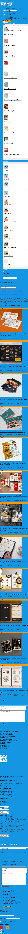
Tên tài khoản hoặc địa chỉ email (9, 914)
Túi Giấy (8, 11)
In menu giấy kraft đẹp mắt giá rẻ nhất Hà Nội (13, 594)
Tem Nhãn (9, 10)
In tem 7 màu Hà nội (9, 897)
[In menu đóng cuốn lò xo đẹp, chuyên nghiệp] (11, 429)
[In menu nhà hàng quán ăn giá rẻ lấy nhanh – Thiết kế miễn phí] (11, 655)
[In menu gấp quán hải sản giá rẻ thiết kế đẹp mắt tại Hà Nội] (11, 526)
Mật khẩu (3, 918)
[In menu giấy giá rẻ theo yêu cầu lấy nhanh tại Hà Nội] (11, 558)
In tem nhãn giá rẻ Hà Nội (10, 896)
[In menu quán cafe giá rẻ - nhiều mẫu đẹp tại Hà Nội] (11, 688)
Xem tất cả (9, 19)
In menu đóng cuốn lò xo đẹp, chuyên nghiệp (13, 432)
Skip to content (4, 1)
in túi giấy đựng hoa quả (10, 903)
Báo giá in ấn (6, 905)
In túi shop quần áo (8, 891)
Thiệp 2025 (9, 16)
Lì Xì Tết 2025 (10, 14)
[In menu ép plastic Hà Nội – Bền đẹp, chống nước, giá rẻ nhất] (11, 460)
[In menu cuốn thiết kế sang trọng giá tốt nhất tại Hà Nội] (11, 396)
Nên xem (5, 161)
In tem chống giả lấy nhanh (11, 890)
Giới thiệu (5, 22)
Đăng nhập (15, 921)
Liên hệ (5, 271)
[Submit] (3, 12)
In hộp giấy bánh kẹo (9, 900)
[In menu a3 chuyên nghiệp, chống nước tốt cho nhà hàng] (11, 364)
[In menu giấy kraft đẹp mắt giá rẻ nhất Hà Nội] (11, 591)
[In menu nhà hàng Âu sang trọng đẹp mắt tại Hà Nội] (11, 622)
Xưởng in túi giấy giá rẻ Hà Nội (11, 902)
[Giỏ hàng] (4, 15)
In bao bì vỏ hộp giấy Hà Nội (11, 899)
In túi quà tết (6, 894)
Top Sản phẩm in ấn (9, 23)
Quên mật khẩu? (4, 924)
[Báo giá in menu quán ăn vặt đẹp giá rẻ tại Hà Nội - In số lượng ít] (11, 331)
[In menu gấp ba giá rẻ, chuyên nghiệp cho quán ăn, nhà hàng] (11, 493)
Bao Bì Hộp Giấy (10, 13)
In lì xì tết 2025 (7, 893)
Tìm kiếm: (5, 276)
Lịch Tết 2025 (10, 17)
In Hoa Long (3, 282)
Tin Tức (5, 269)
